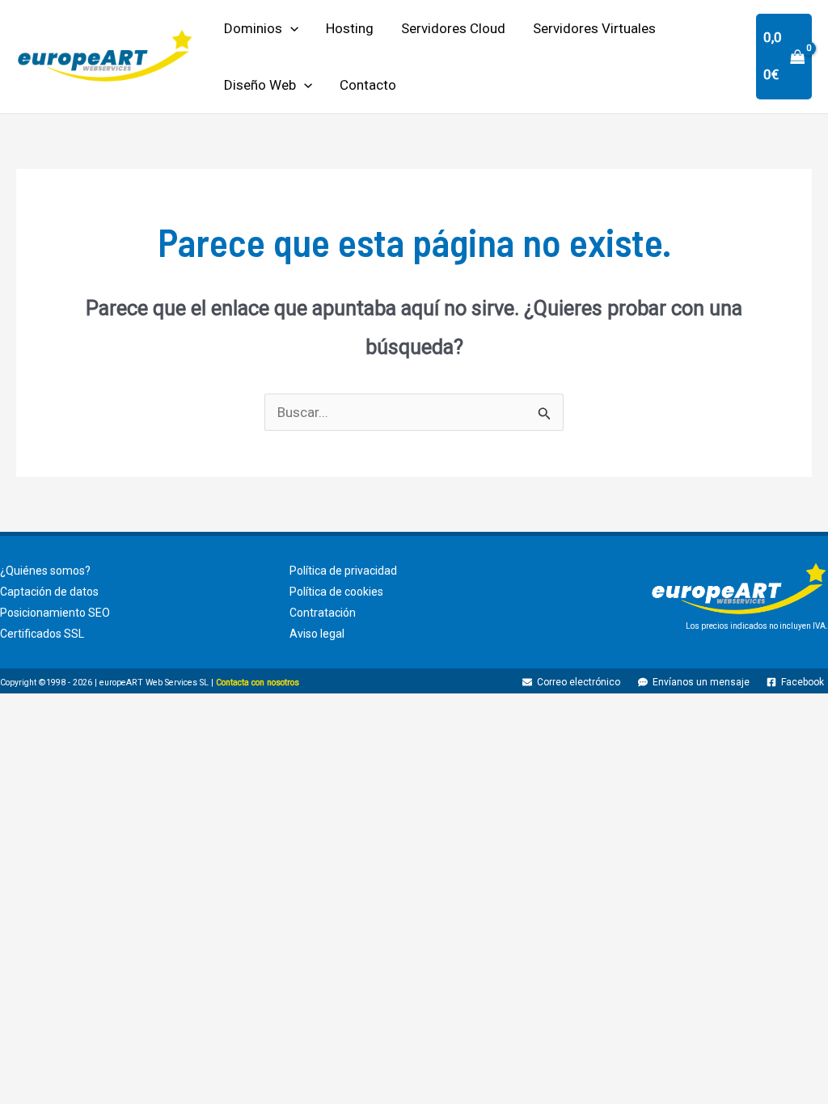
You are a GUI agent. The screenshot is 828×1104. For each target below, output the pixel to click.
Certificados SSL (42, 633)
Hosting (350, 28)
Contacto (368, 85)
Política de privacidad (343, 570)
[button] (290, 28)
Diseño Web (260, 85)
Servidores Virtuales (594, 28)
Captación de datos (49, 591)
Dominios (253, 28)
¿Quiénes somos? (45, 570)
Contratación (322, 612)
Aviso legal (316, 633)
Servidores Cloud (453, 28)
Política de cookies (336, 591)
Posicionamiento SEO (55, 612)
